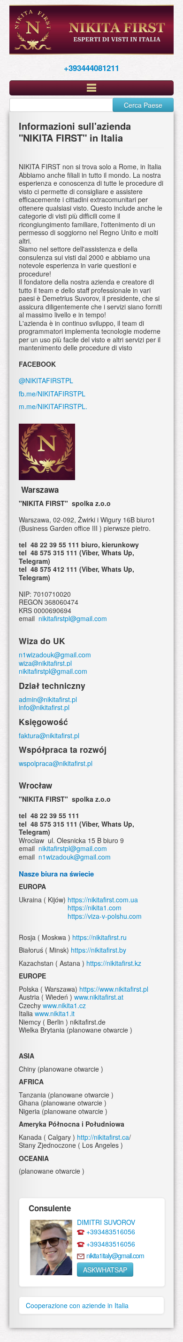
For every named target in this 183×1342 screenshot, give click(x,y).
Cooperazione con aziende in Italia (77, 1305)
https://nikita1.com (95, 907)
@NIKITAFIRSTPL (46, 380)
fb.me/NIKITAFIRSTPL (52, 393)
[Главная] (91, 30)
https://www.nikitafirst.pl (113, 989)
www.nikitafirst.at (98, 997)
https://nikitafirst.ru (99, 937)
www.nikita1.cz (64, 1005)
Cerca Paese (143, 105)
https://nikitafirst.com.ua (103, 899)
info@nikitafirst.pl (44, 707)
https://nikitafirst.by (98, 950)
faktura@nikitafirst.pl (49, 735)
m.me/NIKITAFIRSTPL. (53, 406)
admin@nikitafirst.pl (48, 699)
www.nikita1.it (55, 1013)
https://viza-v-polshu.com (105, 916)
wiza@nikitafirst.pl (45, 663)
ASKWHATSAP (105, 1269)
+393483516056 (110, 1231)
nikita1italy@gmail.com (115, 1255)
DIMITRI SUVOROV (106, 1222)
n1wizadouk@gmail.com (55, 654)
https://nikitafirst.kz (113, 963)
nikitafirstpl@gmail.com (72, 618)
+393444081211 (91, 67)
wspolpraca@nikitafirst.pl (56, 763)
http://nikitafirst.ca (103, 1137)
